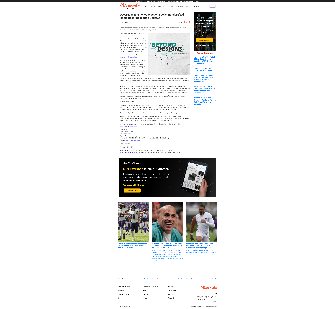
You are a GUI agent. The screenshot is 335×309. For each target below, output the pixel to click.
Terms (119, 306)
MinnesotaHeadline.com (200, 306)
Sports (170, 294)
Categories (196, 6)
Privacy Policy (127, 306)
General (152, 6)
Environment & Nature (125, 294)
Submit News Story (204, 40)
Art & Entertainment (124, 287)
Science (171, 287)
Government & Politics (150, 287)
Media (145, 298)
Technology (172, 298)
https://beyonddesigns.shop (128, 57)
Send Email (127, 134)
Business (170, 6)
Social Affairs (172, 290)
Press (188, 6)
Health (145, 290)
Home (146, 6)
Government (161, 6)
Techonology (180, 6)
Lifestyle (146, 294)
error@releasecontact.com (128, 152)
